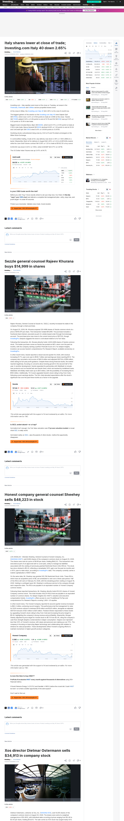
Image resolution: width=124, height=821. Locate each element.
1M (19, 167)
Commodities (24, 7)
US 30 (87, 67)
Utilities (31, 107)
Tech (66, 7)
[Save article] (70, 53)
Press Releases (97, 7)
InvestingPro (14, 338)
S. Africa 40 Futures (91, 64)
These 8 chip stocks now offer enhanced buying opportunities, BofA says (101, 108)
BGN (38, 127)
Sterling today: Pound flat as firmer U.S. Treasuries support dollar (101, 116)
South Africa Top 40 (91, 61)
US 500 (88, 69)
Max (31, 167)
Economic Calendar (66, 4)
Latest (5, 7)
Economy (49, 7)
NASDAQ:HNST (16, 559)
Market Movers (91, 138)
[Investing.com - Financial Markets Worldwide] (9, 2)
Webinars (89, 174)
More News (98, 130)
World (62, 7)
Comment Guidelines (10, 244)
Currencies (89, 43)
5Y (28, 167)
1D (13, 167)
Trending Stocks (91, 189)
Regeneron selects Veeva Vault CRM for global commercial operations (101, 124)
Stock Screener (77, 4)
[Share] (65, 53)
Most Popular (13, 7)
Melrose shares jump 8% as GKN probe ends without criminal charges (101, 92)
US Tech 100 (89, 72)
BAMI (40, 125)
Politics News (56, 7)
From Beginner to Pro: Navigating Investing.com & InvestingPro (99, 180)
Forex (18, 7)
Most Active (89, 142)
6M (22, 167)
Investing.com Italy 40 (35, 111)
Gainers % (96, 142)
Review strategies (35, 159)
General (70, 7)
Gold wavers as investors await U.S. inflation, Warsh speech (101, 99)
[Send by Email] (36, 219)
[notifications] (117, 1)
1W (16, 167)
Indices (95, 43)
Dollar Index (89, 77)
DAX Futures (89, 75)
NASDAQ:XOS (46, 813)
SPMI (15, 117)
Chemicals (21, 107)
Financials (13, 107)
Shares (110, 43)
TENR (15, 119)
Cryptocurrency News (78, 7)
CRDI (28, 129)
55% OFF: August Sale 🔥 (94, 1)
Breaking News (88, 7)
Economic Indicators (41, 7)
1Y (25, 167)
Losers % (103, 142)
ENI (59, 119)
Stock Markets (32, 7)
